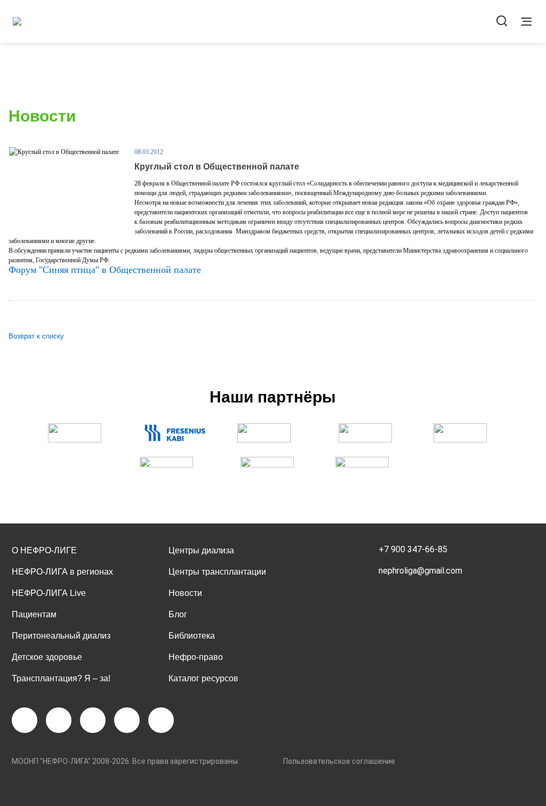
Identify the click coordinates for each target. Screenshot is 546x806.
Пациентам (34, 614)
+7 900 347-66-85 (413, 549)
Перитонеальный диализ (61, 635)
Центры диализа (201, 550)
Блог (177, 614)
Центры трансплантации (217, 571)
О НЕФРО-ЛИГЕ (44, 550)
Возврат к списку (36, 336)
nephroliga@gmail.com (420, 571)
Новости (185, 593)
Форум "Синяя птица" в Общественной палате (105, 269)
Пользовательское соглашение (339, 761)
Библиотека (191, 635)
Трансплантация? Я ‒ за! (61, 678)
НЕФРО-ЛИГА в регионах (62, 571)
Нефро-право (195, 657)
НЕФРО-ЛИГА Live (49, 593)
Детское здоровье (47, 657)
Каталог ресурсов (203, 678)
